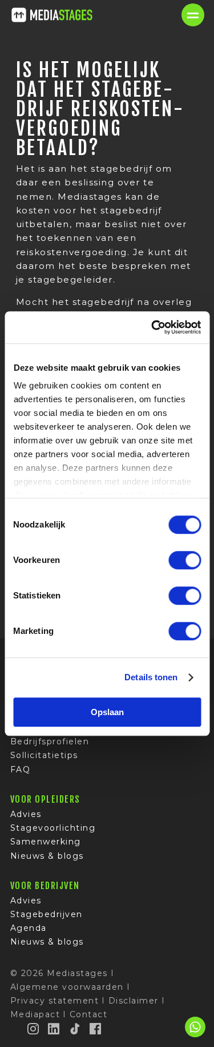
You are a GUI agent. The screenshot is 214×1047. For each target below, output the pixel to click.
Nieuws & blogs (47, 856)
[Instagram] (33, 1029)
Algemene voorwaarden (67, 987)
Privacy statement (54, 1001)
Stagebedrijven (46, 914)
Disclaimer (133, 1001)
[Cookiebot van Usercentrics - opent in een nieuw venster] (152, 327)
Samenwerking (45, 841)
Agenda (28, 928)
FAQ (20, 769)
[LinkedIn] (54, 1029)
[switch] (184, 560)
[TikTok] (75, 1029)
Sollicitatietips (44, 755)
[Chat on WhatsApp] (195, 1035)
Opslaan (107, 712)
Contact (89, 1014)
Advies (26, 814)
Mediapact (35, 1014)
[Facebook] (96, 1029)
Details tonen (150, 677)
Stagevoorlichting (53, 828)
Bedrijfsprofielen (50, 741)
